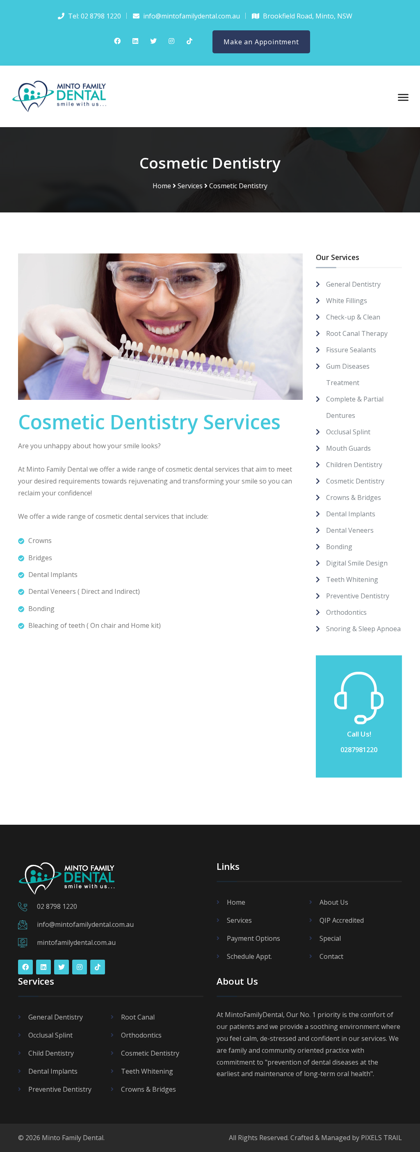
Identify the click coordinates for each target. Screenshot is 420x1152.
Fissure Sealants (351, 349)
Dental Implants (350, 513)
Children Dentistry (354, 464)
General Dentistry (353, 284)
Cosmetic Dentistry (355, 481)
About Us (334, 902)
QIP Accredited (342, 920)
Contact (331, 956)
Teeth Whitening (352, 579)
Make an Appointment (261, 41)
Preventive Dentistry (357, 595)
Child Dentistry (51, 1053)
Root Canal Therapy (357, 333)
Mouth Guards (348, 448)
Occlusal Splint (348, 431)
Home (162, 185)
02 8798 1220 (57, 906)
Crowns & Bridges (353, 497)
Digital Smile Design (357, 563)
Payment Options (253, 938)
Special (330, 938)
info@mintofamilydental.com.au (85, 924)
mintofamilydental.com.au (76, 942)
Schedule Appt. (249, 956)
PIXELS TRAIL (381, 1137)
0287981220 (358, 749)
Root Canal (138, 1017)
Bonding (339, 546)
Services (190, 185)
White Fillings (346, 300)
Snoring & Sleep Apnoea (363, 628)
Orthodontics (346, 612)
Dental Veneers (350, 530)
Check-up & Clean (353, 317)
